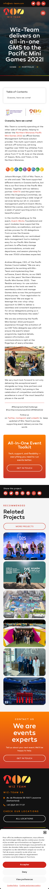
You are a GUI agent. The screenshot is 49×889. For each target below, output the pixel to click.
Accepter (24, 864)
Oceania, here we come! (19, 98)
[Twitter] (33, 3)
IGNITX (17, 192)
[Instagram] (38, 3)
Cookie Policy (12, 886)
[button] (45, 832)
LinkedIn (35, 418)
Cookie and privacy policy (30, 886)
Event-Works (18, 221)
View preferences (24, 879)
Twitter (11, 418)
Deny (24, 872)
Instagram (21, 418)
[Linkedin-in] (43, 3)
